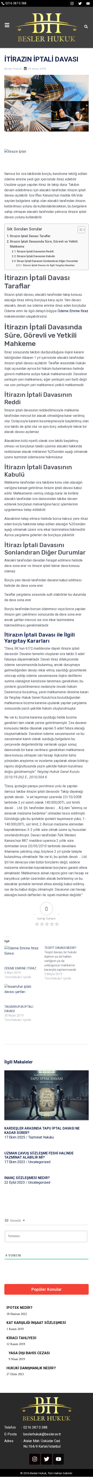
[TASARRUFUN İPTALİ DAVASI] (22, 994)
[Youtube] (88, 3)
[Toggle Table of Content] (79, 229)
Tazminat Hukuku (41, 1137)
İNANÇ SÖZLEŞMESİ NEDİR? (27, 1178)
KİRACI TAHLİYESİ (21, 1338)
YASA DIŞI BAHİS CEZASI (29, 1353)
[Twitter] (80, 3)
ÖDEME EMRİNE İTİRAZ (20, 968)
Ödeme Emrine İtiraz (73, 311)
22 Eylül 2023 (14, 1182)
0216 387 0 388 (15, 3)
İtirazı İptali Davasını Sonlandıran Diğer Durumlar (47, 261)
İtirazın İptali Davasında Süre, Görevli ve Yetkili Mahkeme (44, 244)
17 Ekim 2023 (14, 1162)
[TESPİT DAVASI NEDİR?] (64, 963)
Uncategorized (39, 1162)
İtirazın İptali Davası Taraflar (30, 236)
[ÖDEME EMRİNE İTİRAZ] (22, 956)
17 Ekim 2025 (14, 1137)
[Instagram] (72, 3)
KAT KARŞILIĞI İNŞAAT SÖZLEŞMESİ (36, 1323)
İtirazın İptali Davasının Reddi (35, 251)
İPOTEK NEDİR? (19, 1308)
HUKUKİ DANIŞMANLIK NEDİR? (31, 1368)
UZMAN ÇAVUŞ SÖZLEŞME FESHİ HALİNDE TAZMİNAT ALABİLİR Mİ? (39, 1155)
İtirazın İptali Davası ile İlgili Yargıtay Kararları (48, 265)
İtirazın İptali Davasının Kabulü (36, 256)
